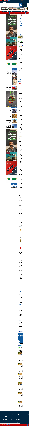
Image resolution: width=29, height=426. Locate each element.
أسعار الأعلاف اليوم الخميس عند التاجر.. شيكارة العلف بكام (22, 358)
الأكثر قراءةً (14, 107)
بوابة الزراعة (12, 416)
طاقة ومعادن (6, 11)
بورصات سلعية (17, 11)
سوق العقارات (12, 417)
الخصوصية (27, 416)
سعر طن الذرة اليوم (21, 335)
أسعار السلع (12, 11)
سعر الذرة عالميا (21, 342)
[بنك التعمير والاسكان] (11, 25)
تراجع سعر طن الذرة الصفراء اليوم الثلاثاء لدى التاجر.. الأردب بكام (19, 378)
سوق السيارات (18, 417)
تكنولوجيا (6, 416)
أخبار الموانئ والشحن (17, 422)
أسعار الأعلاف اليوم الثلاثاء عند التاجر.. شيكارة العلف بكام (22, 378)
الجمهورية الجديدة (5, 419)
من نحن (23, 414)
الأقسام (19, 412)
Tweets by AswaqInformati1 (14, 187)
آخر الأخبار (14, 69)
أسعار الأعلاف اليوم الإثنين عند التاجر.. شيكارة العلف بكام (22, 388)
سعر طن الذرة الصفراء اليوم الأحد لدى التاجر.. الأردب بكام (19, 397)
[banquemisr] (11, 41)
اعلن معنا (27, 417)
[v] (20, 331)
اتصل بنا (23, 417)
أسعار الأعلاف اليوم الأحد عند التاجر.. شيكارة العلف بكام (21, 397)
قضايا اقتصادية (12, 421)
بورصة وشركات (18, 419)
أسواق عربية (12, 419)
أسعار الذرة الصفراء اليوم (21, 334)
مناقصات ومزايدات (17, 421)
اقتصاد (21, 11)
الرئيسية (28, 11)
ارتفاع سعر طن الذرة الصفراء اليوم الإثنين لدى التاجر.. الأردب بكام (19, 388)
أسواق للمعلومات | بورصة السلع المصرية (25, 412)
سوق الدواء (6, 417)
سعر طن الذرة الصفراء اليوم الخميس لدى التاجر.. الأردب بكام (20, 246)
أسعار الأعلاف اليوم (20, 232)
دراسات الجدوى (12, 422)
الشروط (23, 416)
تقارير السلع (6, 421)
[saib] (11, 53)
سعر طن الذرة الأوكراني (21, 338)
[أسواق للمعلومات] (11, 64)
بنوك (9, 11)
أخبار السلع (24, 11)
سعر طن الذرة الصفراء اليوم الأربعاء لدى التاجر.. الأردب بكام (19, 369)
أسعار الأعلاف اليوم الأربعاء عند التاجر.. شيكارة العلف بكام (22, 368)
